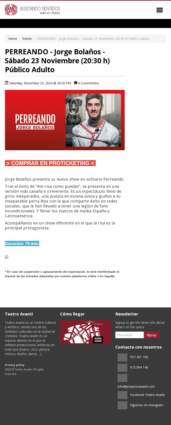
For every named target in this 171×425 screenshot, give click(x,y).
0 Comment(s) (88, 83)
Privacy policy (14, 365)
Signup (151, 335)
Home (12, 38)
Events (27, 38)
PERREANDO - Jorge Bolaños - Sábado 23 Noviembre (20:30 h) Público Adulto (57, 60)
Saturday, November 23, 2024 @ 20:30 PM (40, 83)
